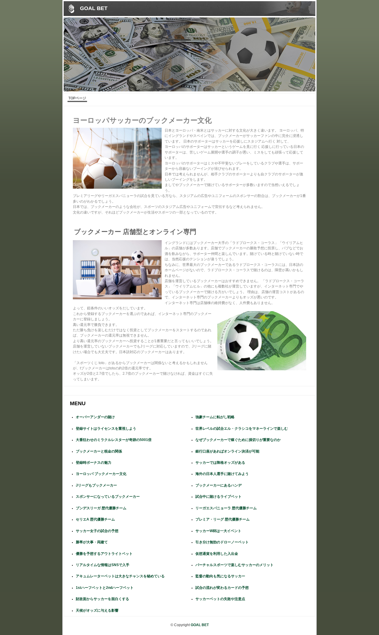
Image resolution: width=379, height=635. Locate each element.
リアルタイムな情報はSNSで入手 (102, 565)
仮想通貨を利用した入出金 (216, 553)
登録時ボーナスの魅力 (93, 462)
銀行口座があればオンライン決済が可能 (227, 451)
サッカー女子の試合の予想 (97, 531)
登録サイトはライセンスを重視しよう (106, 428)
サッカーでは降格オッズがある (220, 462)
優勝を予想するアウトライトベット (104, 553)
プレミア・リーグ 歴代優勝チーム (222, 519)
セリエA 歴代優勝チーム (95, 519)
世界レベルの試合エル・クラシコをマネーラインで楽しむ (241, 428)
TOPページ (77, 98)
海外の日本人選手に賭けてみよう (222, 474)
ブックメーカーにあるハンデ (218, 485)
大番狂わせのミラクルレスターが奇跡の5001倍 (114, 440)
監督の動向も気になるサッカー (220, 576)
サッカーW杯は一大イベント (218, 531)
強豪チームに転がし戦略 (215, 417)
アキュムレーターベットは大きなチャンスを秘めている (120, 576)
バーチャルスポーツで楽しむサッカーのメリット (234, 565)
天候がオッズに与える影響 (97, 610)
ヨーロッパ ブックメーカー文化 (101, 474)
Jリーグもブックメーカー (96, 485)
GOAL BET (93, 8)
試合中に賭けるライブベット (218, 496)
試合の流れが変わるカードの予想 (222, 587)
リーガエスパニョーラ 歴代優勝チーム (226, 508)
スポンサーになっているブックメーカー (108, 496)
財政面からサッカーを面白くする (102, 599)
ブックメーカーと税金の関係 (99, 451)
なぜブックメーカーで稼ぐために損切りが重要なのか (238, 440)
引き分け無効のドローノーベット (222, 542)
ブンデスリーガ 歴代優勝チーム (101, 508)
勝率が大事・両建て (92, 542)
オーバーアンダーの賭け (95, 417)
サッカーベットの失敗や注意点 (220, 599)
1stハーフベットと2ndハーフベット (105, 587)
